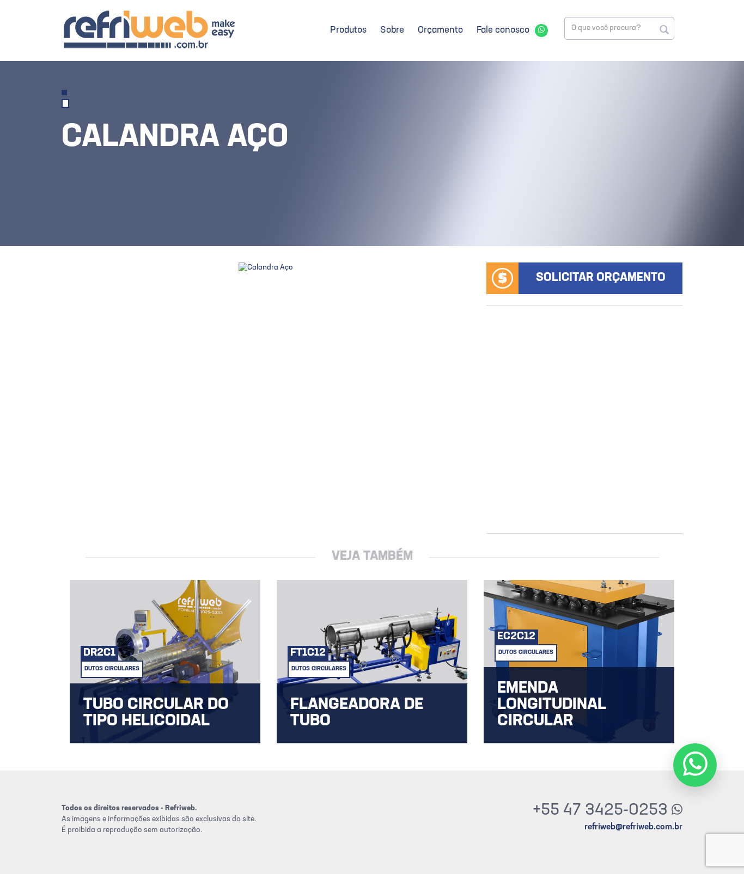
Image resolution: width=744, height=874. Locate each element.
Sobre (392, 30)
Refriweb (149, 29)
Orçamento (440, 30)
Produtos (348, 30)
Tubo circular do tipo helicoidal (156, 713)
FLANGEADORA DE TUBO (356, 713)
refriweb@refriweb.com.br (633, 827)
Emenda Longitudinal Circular (551, 705)
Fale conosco (503, 30)
